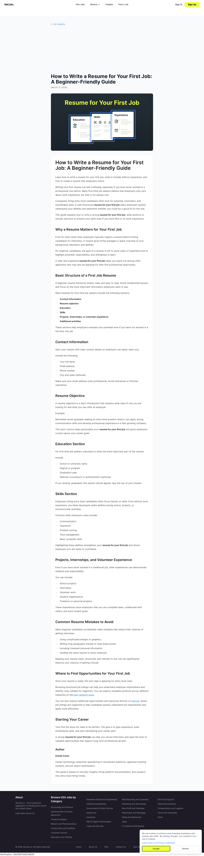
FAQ (106, 847)
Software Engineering (96, 804)
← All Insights (58, 24)
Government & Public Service (99, 808)
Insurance (90, 817)
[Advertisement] (102, 49)
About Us (93, 847)
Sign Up (192, 4)
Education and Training (61, 837)
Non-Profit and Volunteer (133, 808)
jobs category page (84, 694)
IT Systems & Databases (133, 826)
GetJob (135, 701)
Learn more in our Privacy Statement (158, 843)
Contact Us (121, 847)
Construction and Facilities (63, 828)
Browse (93, 4)
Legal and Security (95, 826)
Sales (124, 821)
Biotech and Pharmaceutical (63, 824)
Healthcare (91, 813)
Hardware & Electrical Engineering (101, 799)
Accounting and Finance (62, 807)
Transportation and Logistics (170, 808)
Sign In (178, 4)
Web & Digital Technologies (98, 821)
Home (78, 847)
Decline (185, 848)
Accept (156, 848)
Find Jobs (80, 4)
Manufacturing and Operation (135, 799)
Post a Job (123, 4)
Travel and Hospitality (167, 813)
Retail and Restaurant (131, 817)
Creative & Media (58, 819)
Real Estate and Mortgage (134, 813)
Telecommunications (167, 804)
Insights (109, 4)
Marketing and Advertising (134, 804)
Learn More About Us (25, 813)
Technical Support (166, 799)
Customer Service (59, 832)
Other (160, 817)
